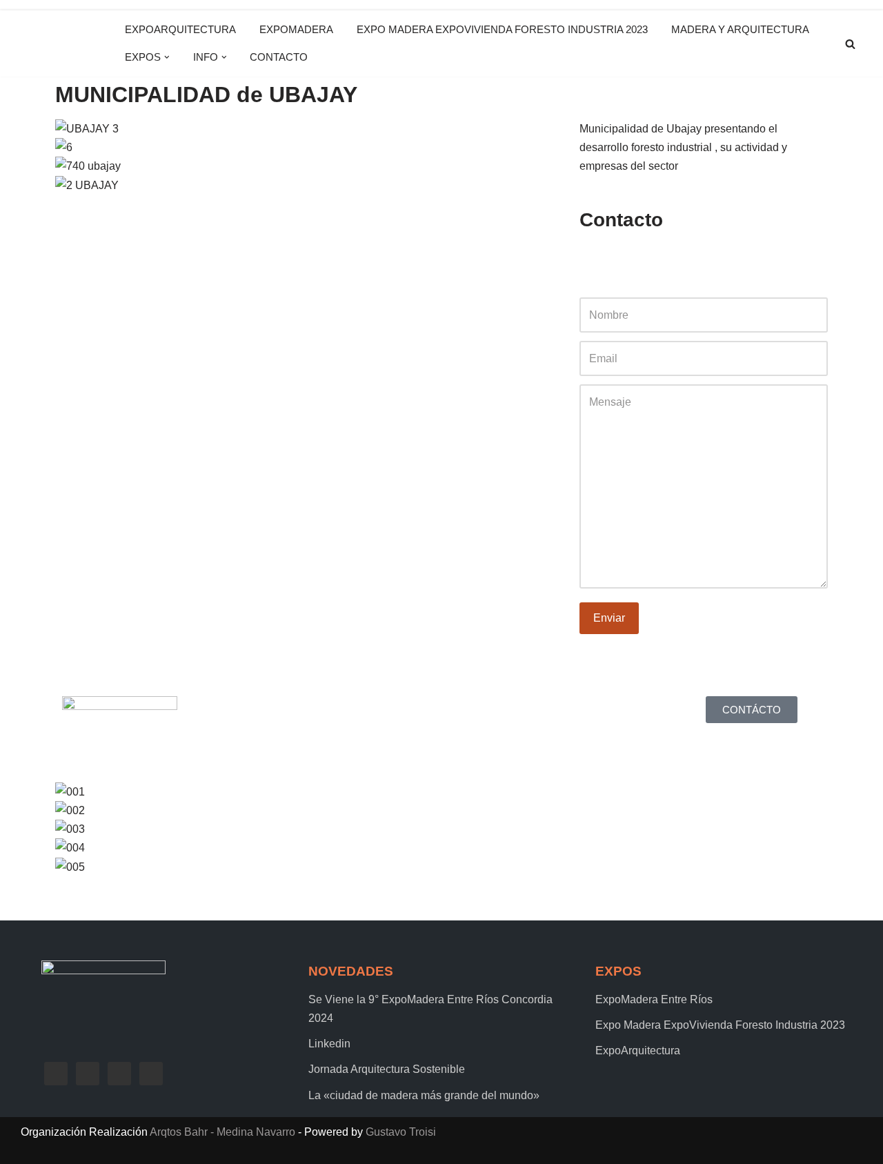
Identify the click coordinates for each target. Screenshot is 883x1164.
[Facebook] (56, 1072)
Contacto (279, 57)
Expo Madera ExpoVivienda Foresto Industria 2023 (502, 29)
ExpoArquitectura (180, 29)
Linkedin (329, 1043)
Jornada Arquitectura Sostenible (386, 1069)
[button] (167, 57)
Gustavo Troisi (401, 1132)
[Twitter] (87, 1072)
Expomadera (296, 29)
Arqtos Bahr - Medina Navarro (222, 1132)
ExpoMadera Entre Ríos (654, 999)
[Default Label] (119, 1072)
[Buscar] (850, 44)
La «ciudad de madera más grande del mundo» (423, 1095)
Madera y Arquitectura (740, 29)
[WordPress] (596, 261)
